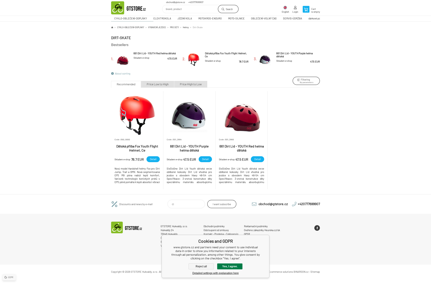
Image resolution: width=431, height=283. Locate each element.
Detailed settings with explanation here (215, 273)
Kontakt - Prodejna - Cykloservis (221, 233)
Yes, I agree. (230, 266)
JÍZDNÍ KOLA (184, 18)
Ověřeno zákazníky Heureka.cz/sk (262, 230)
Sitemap (315, 271)
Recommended (126, 84)
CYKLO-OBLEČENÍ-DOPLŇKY (130, 18)
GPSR (247, 233)
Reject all (201, 266)
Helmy (186, 27)
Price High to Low (191, 84)
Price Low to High (158, 84)
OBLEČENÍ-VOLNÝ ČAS (264, 18)
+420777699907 (195, 2)
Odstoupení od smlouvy (216, 230)
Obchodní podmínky (214, 226)
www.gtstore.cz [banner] (131, 8)
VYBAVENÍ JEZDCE (157, 27)
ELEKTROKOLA (162, 18)
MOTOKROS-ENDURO (210, 18)
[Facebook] (317, 228)
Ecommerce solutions (281, 271)
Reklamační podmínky (256, 226)
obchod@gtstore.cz (175, 2)
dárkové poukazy (317, 18)
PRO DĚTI (174, 27)
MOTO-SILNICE (236, 18)
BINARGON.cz (300, 271)
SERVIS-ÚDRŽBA (292, 18)
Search (229, 9)
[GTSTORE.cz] (112, 27)
